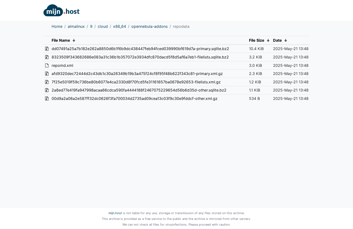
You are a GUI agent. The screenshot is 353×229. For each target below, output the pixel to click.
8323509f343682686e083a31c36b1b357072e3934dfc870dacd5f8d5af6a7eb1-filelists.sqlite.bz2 (140, 57)
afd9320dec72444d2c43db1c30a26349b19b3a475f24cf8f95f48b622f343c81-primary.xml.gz (137, 73)
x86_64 (119, 26)
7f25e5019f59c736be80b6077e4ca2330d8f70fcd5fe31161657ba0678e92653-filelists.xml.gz (136, 82)
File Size (256, 40)
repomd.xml (62, 65)
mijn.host (115, 213)
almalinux (76, 26)
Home (57, 26)
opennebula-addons (149, 26)
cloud (103, 26)
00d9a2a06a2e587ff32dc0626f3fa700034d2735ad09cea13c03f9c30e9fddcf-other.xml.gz (135, 98)
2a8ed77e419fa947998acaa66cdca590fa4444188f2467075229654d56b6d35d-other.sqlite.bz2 (139, 90)
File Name (61, 40)
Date (277, 40)
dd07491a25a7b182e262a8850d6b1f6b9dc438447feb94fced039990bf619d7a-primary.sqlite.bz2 (140, 48)
